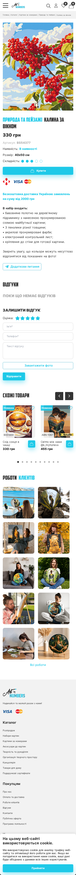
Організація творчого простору (20, 757)
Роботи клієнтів (11, 802)
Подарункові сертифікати (16, 773)
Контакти (8, 813)
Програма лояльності (14, 823)
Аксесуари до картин (14, 746)
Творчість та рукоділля (15, 751)
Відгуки (7, 807)
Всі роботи (38, 665)
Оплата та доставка (13, 797)
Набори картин (11, 735)
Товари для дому (12, 767)
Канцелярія (9, 762)
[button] (38, 107)
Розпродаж (9, 730)
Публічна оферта (12, 818)
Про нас (7, 791)
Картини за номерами (15, 741)
